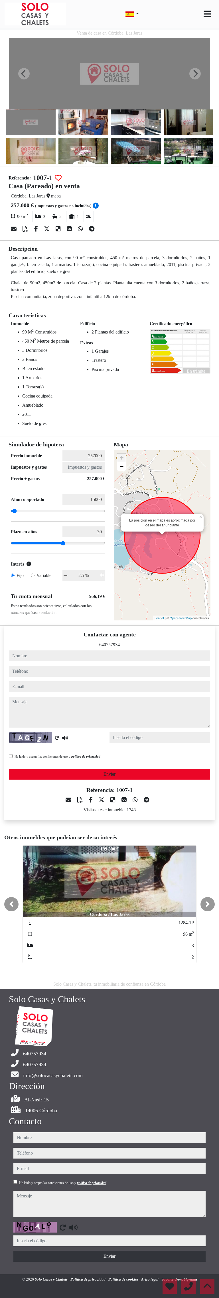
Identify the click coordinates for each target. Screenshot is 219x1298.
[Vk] (70, 229)
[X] (47, 229)
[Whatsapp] (81, 229)
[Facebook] (36, 229)
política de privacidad (85, 756)
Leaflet (159, 618)
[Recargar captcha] (57, 738)
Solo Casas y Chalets (51, 1279)
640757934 (109, 644)
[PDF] (26, 229)
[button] (11, 904)
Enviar (109, 774)
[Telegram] (91, 229)
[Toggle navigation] (207, 14)
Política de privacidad (88, 1279)
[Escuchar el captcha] (65, 738)
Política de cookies (123, 1279)
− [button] (121, 466)
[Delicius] (59, 229)
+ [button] (121, 457)
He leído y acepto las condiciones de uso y (57, 756)
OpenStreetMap (181, 618)
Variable (43, 575)
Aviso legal (150, 1279)
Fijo (20, 575)
